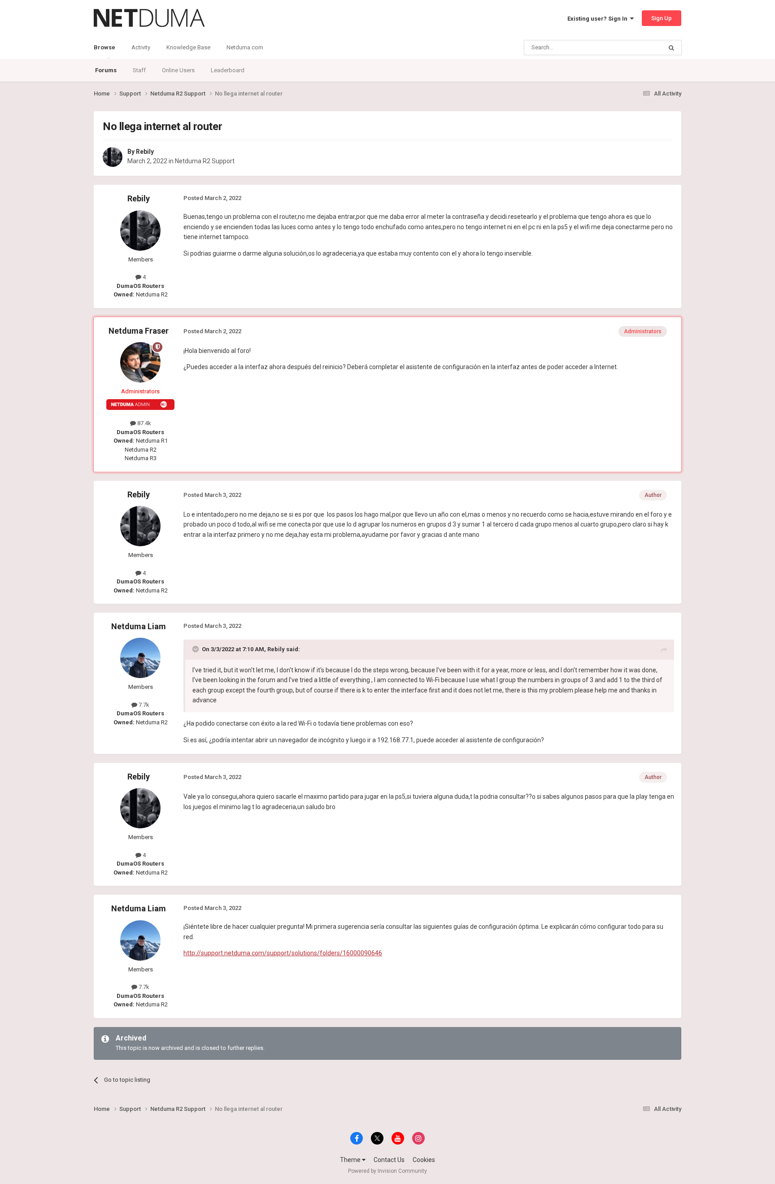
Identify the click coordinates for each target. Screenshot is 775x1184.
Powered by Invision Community (387, 1171)
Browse (104, 47)
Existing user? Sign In (598, 18)
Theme (351, 1159)
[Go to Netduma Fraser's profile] (140, 362)
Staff (139, 70)
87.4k (143, 423)
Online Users (178, 70)
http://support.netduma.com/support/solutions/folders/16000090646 (282, 953)
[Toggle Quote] (196, 649)
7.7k (143, 704)
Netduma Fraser (139, 330)
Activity (140, 47)
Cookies (424, 1159)
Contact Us (389, 1159)
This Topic (636, 47)
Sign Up (661, 18)
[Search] (671, 47)
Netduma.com (244, 47)
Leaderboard (227, 70)
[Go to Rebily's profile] (112, 157)
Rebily (145, 151)
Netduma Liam (138, 626)
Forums (106, 70)
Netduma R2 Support (205, 161)
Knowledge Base (188, 47)
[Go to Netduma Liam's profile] (140, 658)
